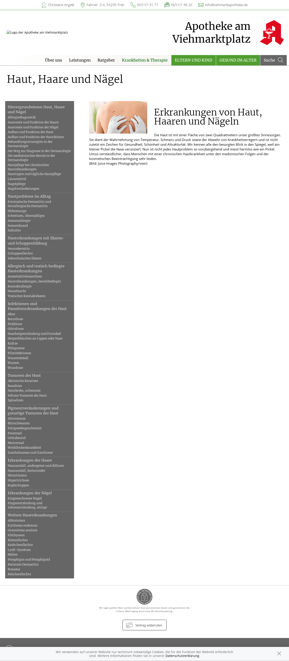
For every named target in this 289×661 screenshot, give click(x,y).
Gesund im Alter (237, 60)
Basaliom (15, 386)
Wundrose (15, 368)
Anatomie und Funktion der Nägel (33, 127)
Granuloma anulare (22, 530)
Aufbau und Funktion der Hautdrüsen (36, 137)
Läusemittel (17, 179)
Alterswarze (17, 419)
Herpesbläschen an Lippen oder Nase (35, 338)
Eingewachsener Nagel (25, 498)
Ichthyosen (16, 535)
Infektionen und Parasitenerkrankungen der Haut (37, 306)
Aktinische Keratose (23, 381)
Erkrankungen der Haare (30, 460)
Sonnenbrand (18, 226)
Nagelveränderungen (23, 189)
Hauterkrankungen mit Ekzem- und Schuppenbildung (36, 240)
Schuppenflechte (20, 253)
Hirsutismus (17, 475)
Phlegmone (16, 348)
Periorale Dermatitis (23, 564)
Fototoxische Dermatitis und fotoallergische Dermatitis (29, 204)
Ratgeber (106, 60)
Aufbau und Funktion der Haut (31, 132)
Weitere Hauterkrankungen (32, 515)
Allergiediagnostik (22, 117)
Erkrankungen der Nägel (30, 493)
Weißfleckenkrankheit (24, 448)
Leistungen (80, 60)
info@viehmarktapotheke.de (226, 4)
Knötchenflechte (20, 545)
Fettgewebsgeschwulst (25, 428)
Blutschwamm (19, 423)
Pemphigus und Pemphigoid (29, 560)
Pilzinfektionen (19, 353)
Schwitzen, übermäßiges (26, 216)
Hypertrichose (18, 480)
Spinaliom (15, 400)
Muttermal (16, 443)
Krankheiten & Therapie (145, 60)
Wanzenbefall (18, 358)
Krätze (13, 343)
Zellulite (14, 230)
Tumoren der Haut (24, 375)
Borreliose (15, 319)
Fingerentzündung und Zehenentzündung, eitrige (27, 505)
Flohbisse (15, 324)
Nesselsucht (17, 291)
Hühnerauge (17, 211)
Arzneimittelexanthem (25, 276)
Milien (13, 555)
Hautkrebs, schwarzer (24, 391)
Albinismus (16, 520)
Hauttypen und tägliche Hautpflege (34, 174)
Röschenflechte (19, 574)
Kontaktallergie (20, 286)
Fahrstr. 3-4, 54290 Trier (105, 4)
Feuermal (15, 433)
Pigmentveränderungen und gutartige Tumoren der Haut (33, 410)
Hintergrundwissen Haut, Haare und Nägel (36, 109)
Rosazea (14, 569)
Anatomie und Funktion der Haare (33, 122)
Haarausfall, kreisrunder (26, 471)
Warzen (13, 363)
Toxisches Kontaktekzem (26, 296)
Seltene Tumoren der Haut (27, 396)
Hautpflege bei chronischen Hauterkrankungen (28, 167)
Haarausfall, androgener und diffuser (36, 466)
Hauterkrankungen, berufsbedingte (34, 281)
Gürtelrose (16, 329)
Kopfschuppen (18, 485)
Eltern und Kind (193, 60)
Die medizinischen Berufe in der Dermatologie (31, 158)
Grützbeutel (17, 438)
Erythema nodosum (22, 525)
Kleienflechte (18, 540)
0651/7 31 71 (147, 4)
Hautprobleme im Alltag (29, 196)
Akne (11, 314)
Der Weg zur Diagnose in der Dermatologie (39, 151)
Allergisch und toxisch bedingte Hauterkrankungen (36, 268)
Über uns (53, 60)
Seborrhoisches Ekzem (24, 258)
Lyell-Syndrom (19, 550)
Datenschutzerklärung (182, 656)
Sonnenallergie (19, 221)
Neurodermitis (19, 249)
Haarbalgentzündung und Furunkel (34, 334)
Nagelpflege (17, 184)
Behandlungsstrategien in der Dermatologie (30, 144)
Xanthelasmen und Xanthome (30, 453)
